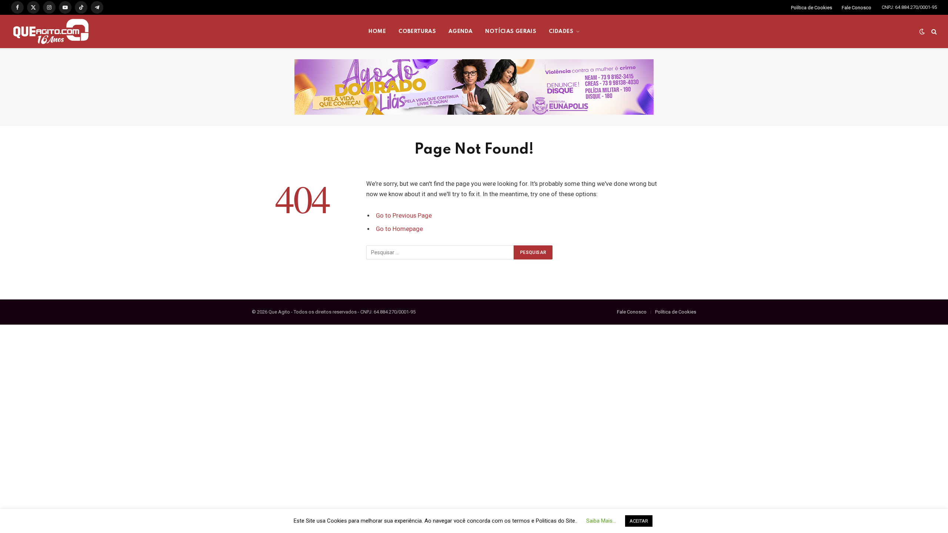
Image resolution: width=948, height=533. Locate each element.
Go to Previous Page (404, 215)
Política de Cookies (811, 7)
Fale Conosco (856, 7)
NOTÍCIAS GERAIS (510, 31)
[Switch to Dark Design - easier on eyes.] (922, 31)
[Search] (933, 31)
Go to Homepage (399, 228)
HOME (377, 31)
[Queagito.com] (51, 31)
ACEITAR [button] (639, 521)
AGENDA (460, 31)
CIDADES (561, 31)
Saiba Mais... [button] (601, 520)
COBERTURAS (417, 31)
